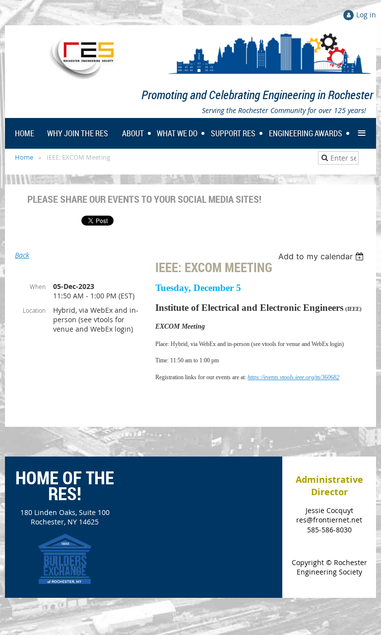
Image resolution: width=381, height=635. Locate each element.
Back (22, 255)
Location (34, 310)
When (38, 286)
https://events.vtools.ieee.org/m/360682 (293, 377)
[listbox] (322, 256)
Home (24, 157)
